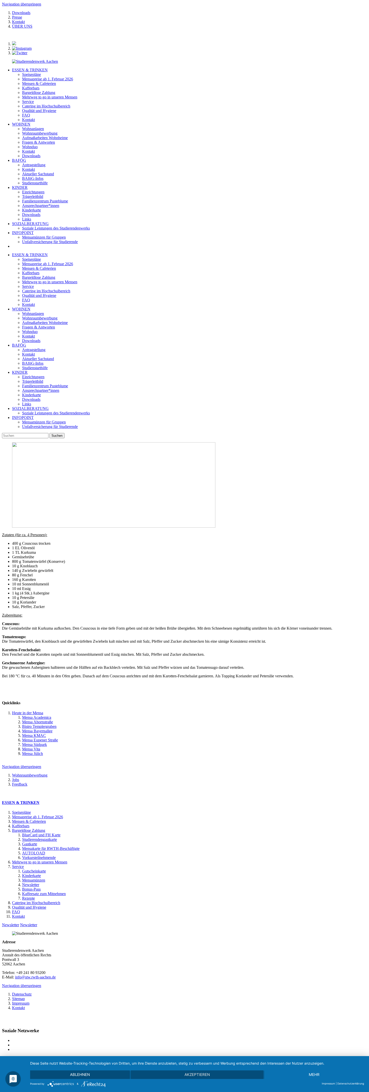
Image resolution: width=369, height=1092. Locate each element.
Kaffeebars (30, 273)
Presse (17, 17)
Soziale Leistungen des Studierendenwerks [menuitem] (56, 228)
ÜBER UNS (22, 26)
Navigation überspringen (21, 4)
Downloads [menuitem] (31, 156)
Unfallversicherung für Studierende (50, 426)
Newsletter (30, 885)
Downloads (21, 13)
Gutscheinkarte (34, 871)
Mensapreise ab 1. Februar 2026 (47, 264)
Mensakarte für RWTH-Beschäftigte (51, 848)
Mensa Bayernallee (37, 731)
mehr (314, 1074)
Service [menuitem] (28, 101)
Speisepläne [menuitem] (31, 74)
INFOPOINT (23, 233)
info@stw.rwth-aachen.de (35, 977)
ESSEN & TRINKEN (30, 70)
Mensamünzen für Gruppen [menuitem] (44, 237)
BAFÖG (19, 160)
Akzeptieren (197, 1074)
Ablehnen (80, 1074)
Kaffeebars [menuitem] (30, 88)
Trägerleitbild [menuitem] (32, 196)
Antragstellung (33, 350)
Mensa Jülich (32, 753)
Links (26, 404)
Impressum (20, 1003)
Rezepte (28, 898)
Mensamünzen (33, 880)
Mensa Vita (31, 749)
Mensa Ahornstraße (37, 722)
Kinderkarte (31, 395)
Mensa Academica (36, 717)
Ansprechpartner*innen (40, 390)
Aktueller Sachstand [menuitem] (38, 174)
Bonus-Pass (31, 889)
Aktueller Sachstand (38, 359)
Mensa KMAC (34, 735)
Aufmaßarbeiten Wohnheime (45, 322)
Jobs (15, 780)
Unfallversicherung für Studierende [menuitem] (50, 242)
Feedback (19, 784)
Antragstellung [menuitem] (33, 165)
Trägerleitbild (32, 381)
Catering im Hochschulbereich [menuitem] (46, 106)
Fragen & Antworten (38, 327)
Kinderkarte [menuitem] (31, 210)
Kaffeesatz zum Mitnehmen (44, 894)
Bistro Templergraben (39, 726)
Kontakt (18, 22)
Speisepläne (31, 259)
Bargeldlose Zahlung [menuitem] (38, 92)
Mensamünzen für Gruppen (44, 422)
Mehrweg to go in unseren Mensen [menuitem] (49, 97)
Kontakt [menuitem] (28, 120)
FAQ (26, 300)
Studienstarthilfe (35, 368)
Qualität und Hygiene (39, 295)
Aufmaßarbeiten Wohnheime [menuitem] (45, 138)
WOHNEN (21, 124)
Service (28, 286)
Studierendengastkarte (39, 839)
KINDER (20, 187)
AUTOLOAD (33, 853)
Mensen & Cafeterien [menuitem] (39, 83)
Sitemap (18, 999)
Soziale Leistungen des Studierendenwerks (56, 413)
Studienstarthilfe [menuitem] (35, 183)
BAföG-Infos (32, 363)
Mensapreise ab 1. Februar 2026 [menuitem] (47, 79)
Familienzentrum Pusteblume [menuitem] (45, 201)
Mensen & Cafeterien (39, 268)
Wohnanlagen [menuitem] (33, 129)
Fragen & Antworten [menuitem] (38, 142)
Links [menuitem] (26, 219)
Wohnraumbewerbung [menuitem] (39, 133)
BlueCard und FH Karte (41, 835)
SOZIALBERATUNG (30, 224)
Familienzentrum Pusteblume (45, 386)
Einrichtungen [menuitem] (33, 192)
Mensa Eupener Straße (40, 740)
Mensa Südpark (34, 744)
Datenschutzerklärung (350, 1083)
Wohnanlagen (33, 313)
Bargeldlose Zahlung (38, 277)
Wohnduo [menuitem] (30, 147)
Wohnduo (30, 332)
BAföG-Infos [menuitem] (32, 178)
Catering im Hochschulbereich (46, 291)
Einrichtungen (33, 377)
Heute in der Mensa (27, 713)
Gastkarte (29, 844)
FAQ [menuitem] (26, 115)
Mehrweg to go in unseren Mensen (49, 282)
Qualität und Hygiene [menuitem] (39, 110)
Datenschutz (22, 994)
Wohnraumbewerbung (39, 318)
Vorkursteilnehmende (39, 857)
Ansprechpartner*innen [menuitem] (40, 205)
